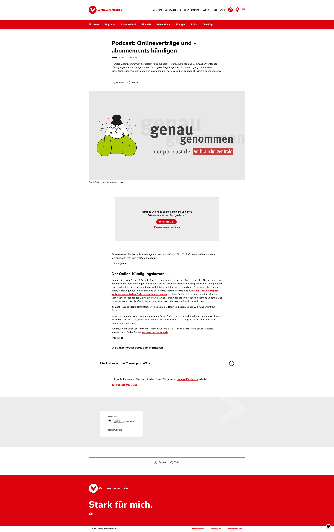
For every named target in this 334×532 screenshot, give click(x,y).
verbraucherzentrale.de (155, 332)
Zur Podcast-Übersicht (124, 384)
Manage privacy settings (167, 227)
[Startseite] (106, 10)
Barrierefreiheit (234, 528)
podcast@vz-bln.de (187, 379)
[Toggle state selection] (237, 9)
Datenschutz (198, 528)
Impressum (215, 528)
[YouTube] (90, 513)
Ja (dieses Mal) (166, 221)
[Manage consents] (328, 526)
